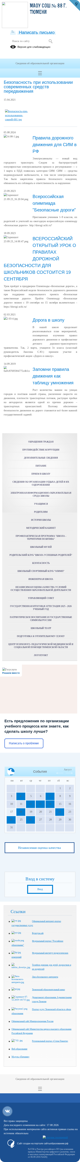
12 (30, 804)
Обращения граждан (41, 441)
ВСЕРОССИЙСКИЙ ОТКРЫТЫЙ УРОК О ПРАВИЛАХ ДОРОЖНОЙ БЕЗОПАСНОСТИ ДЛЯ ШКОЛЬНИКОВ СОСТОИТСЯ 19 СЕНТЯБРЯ (40, 258)
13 (40, 804)
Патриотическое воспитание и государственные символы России (41, 619)
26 (30, 819)
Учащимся (41, 504)
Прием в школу (40, 474)
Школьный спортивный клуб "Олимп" (40, 571)
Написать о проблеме (24, 743)
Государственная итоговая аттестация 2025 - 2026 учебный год (41, 607)
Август (68, 769)
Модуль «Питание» (20, 1056)
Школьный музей (41, 547)
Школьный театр (41, 628)
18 (20, 811)
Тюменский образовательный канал (48, 989)
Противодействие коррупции (40, 449)
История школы (41, 520)
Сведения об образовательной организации (40, 63)
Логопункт (41, 655)
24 (11, 819)
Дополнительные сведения (41, 458)
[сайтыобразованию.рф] (74, 5)
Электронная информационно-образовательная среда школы (40, 494)
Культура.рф (38, 933)
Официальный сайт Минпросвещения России (32, 1021)
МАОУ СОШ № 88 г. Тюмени (48, 9)
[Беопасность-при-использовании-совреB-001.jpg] (18, 119)
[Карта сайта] (13, 32)
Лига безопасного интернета (45, 977)
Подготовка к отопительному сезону (41, 636)
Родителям (41, 512)
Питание (41, 466)
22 (59, 811)
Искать (50, 41)
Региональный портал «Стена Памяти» (50, 1041)
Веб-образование (19, 1049)
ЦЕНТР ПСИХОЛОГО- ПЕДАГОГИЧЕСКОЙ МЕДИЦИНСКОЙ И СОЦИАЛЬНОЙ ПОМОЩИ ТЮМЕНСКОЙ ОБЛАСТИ (40, 646)
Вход (40, 889)
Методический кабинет (41, 528)
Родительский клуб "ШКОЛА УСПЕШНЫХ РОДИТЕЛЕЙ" (40, 555)
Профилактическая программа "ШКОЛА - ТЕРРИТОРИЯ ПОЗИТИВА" (41, 537)
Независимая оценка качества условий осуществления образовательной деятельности (41, 588)
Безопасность (41, 563)
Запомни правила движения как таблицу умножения (53, 376)
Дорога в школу (48, 320)
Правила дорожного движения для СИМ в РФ (55, 144)
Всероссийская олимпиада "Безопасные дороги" (54, 203)
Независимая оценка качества (39, 848)
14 (50, 804)
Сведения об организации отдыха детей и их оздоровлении (40, 483)
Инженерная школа (40, 579)
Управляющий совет (41, 598)
